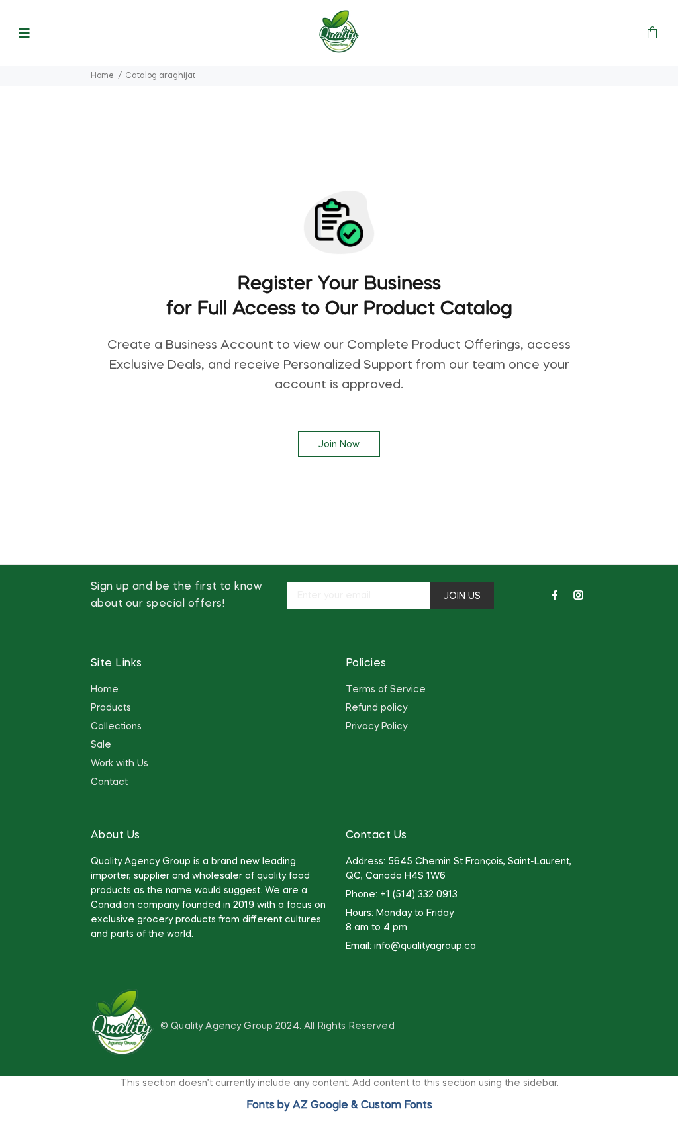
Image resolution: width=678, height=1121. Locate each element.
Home (102, 76)
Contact (109, 782)
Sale (101, 745)
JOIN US (462, 596)
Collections (116, 726)
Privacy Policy (376, 726)
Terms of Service (386, 689)
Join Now (339, 444)
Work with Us (119, 763)
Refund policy (376, 708)
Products (111, 708)
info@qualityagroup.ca (425, 946)
